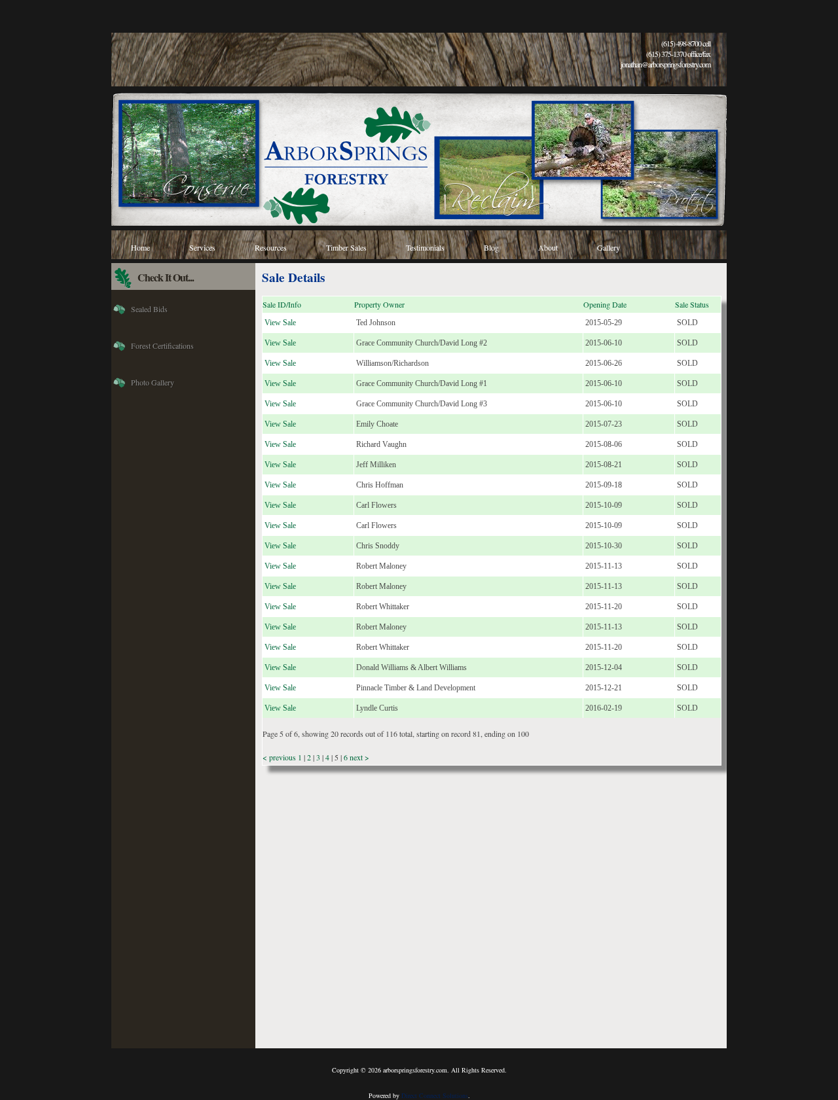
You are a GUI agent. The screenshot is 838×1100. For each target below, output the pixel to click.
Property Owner (379, 304)
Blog (491, 247)
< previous (280, 757)
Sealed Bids (149, 309)
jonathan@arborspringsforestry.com (665, 64)
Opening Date (605, 304)
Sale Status (692, 304)
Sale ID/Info (282, 304)
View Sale (280, 322)
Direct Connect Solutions (434, 1095)
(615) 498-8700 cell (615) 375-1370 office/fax (678, 48)
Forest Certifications (162, 345)
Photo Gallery (152, 382)
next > (358, 757)
